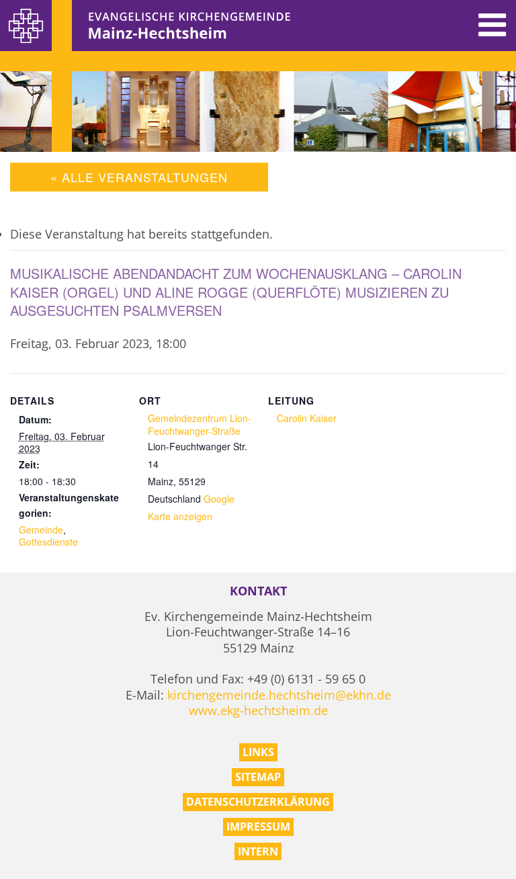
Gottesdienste (48, 541)
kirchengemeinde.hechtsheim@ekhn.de (279, 695)
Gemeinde (41, 529)
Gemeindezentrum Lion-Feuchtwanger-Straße (199, 424)
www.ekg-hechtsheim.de (258, 710)
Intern (258, 851)
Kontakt (258, 591)
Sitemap (258, 776)
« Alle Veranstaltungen (139, 176)
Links (258, 752)
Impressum (258, 826)
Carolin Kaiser (307, 418)
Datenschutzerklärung (258, 801)
